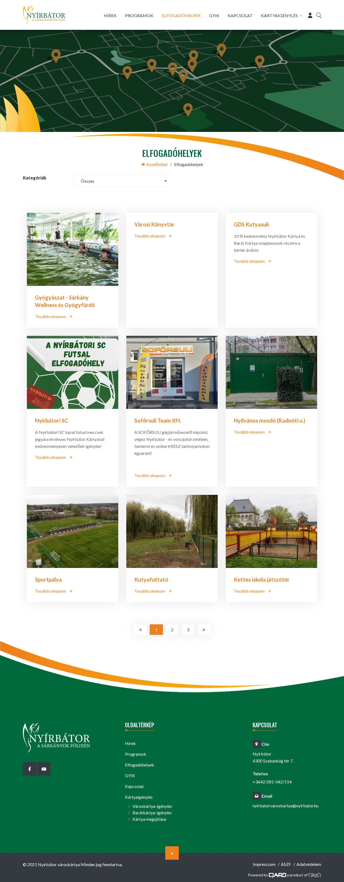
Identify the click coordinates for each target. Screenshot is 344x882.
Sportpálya (48, 579)
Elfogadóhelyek (181, 15)
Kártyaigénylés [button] (279, 15)
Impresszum (264, 864)
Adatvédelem (308, 864)
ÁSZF (286, 864)
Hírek (110, 15)
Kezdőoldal (156, 164)
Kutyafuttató (151, 579)
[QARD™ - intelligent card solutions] (277, 874)
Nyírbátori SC (51, 420)
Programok (139, 15)
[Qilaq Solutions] (314, 874)
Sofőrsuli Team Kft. (157, 420)
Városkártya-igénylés (152, 806)
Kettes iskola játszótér (261, 579)
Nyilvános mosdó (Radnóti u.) (269, 420)
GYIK (214, 15)
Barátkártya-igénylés (152, 812)
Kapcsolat (240, 15)
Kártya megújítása (149, 819)
